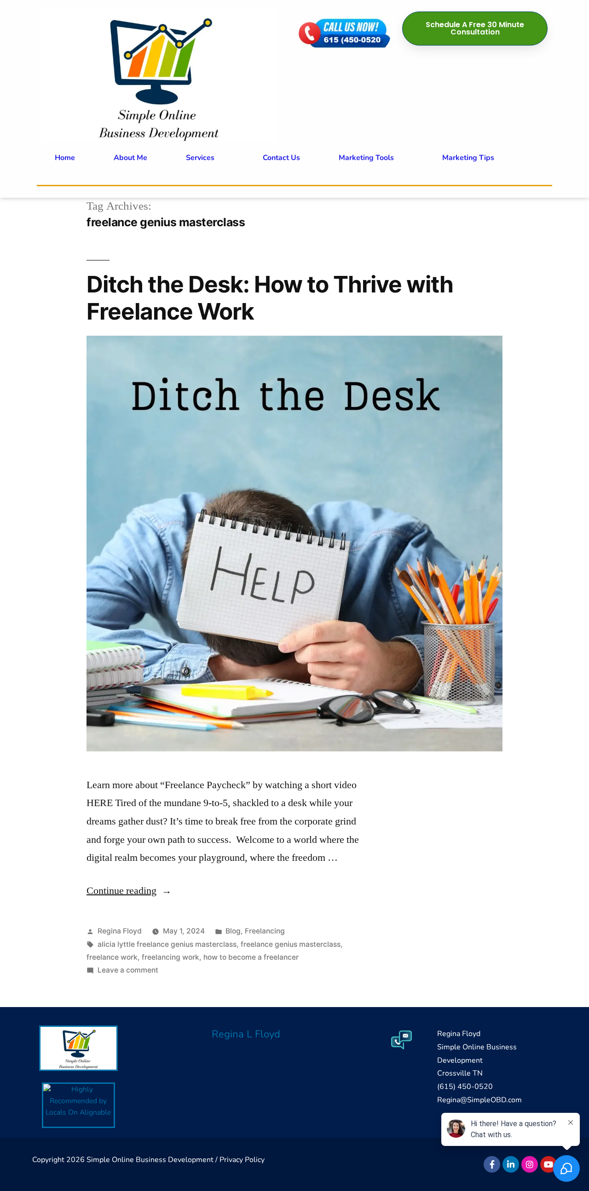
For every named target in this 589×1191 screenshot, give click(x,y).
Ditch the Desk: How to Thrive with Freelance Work (270, 297)
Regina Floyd (120, 931)
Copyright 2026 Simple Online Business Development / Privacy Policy (148, 1160)
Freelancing (265, 931)
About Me (130, 158)
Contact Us (281, 158)
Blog (233, 931)
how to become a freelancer (251, 957)
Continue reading (129, 890)
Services (200, 158)
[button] (205, 158)
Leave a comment (128, 970)
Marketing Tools (366, 158)
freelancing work (170, 957)
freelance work (112, 957)
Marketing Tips (468, 158)
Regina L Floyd (246, 1034)
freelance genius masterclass (291, 944)
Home (65, 158)
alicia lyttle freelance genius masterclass (167, 944)
